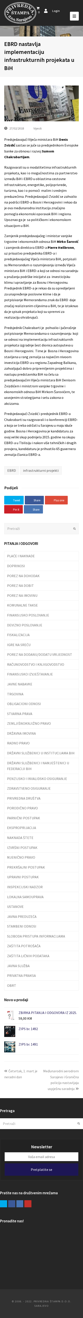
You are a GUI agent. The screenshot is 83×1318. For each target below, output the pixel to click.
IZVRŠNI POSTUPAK (22, 847)
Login (56, 11)
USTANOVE (15, 906)
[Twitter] (3, 1203)
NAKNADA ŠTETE (20, 837)
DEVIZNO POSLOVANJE (24, 625)
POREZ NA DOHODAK (23, 576)
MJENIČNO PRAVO (21, 857)
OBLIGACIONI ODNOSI (24, 704)
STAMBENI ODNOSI (21, 926)
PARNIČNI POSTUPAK (23, 818)
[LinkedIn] (19, 1203)
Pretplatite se (41, 1169)
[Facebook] (11, 1203)
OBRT (11, 985)
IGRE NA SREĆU (19, 645)
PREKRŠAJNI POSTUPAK (26, 867)
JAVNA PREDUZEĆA (22, 916)
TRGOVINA (15, 694)
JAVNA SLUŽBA (18, 966)
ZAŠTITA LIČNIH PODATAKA (28, 956)
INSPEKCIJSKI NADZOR (25, 887)
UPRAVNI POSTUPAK (23, 877)
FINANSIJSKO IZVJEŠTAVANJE (30, 674)
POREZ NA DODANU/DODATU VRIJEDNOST (39, 654)
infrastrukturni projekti (41, 470)
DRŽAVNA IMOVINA (21, 733)
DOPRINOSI (16, 566)
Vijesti (37, 128)
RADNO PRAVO (18, 743)
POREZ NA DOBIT (20, 585)
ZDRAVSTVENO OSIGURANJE (29, 788)
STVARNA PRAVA (19, 713)
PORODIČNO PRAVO (22, 808)
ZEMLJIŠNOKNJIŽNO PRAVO (29, 723)
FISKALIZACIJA (18, 635)
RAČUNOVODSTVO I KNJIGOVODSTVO (35, 664)
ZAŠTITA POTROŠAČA (24, 946)
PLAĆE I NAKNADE (21, 556)
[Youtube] (27, 1203)
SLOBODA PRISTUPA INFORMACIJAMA (36, 936)
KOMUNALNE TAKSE (22, 605)
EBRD (11, 470)
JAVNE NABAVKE (19, 684)
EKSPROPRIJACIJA (21, 827)
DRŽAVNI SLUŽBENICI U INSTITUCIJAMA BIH (41, 753)
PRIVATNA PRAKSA (21, 975)
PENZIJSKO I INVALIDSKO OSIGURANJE (37, 778)
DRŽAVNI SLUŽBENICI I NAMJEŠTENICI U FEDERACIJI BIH (38, 766)
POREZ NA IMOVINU (22, 595)
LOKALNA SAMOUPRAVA (25, 897)
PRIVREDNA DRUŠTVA (24, 798)
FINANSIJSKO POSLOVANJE (28, 615)
